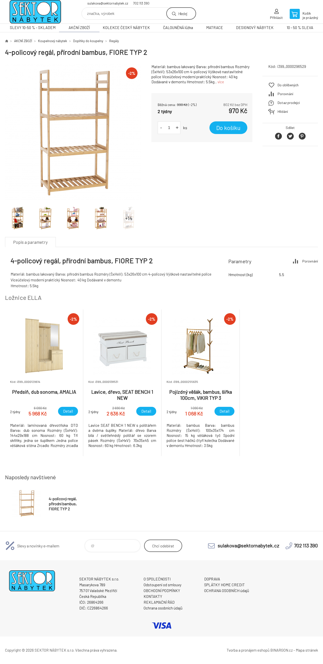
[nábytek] (6, 40)
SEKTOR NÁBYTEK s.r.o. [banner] (35, 11)
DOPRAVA (212, 579)
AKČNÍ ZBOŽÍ (79, 27)
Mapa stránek (307, 650)
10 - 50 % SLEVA (300, 27)
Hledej (182, 13)
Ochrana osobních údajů (163, 608)
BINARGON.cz (281, 650)
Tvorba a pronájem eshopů (248, 650)
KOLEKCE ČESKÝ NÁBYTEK (126, 27)
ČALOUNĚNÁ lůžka (178, 27)
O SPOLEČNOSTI (157, 579)
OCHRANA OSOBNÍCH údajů (226, 590)
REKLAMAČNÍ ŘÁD (159, 602)
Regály (114, 41)
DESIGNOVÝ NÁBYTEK (255, 27)
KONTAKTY (153, 596)
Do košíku (228, 127)
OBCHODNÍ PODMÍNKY (162, 590)
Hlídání (283, 111)
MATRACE (214, 27)
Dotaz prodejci (289, 102)
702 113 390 (141, 3)
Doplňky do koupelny (88, 41)
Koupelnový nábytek (52, 41)
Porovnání (285, 94)
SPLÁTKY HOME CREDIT (224, 584)
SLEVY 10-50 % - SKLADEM (33, 27)
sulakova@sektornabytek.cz (107, 3)
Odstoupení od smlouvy (162, 584)
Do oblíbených (288, 85)
